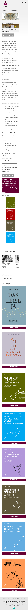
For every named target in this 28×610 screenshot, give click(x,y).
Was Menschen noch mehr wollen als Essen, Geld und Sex (6, 265)
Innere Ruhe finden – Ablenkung (10, 160)
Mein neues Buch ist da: (8, 23)
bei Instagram (5, 31)
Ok (14, 607)
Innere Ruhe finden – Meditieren (10, 167)
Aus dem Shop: (5, 195)
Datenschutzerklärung (14, 605)
